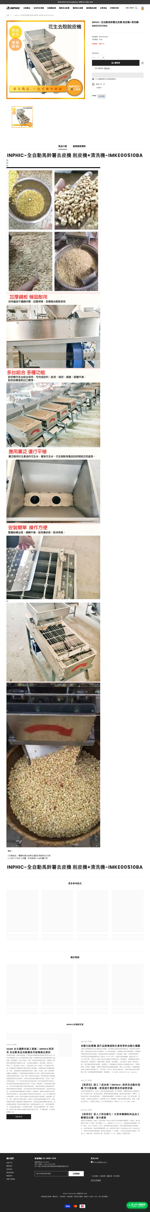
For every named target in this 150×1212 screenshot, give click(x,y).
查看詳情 (18, 1117)
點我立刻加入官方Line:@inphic (68, 2)
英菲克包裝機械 (96, 1180)
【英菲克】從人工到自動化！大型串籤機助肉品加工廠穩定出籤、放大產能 (110, 1116)
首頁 (7, 15)
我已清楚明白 (99, 68)
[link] (22, 935)
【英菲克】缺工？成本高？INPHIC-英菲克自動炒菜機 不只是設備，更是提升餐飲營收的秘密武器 (110, 1086)
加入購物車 (115, 63)
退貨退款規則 (79, 146)
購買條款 (107, 68)
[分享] (141, 63)
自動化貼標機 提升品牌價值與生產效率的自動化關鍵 (110, 1046)
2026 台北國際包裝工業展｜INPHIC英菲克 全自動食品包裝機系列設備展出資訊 (30, 1050)
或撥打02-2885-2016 (86, 2)
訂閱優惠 (76, 1173)
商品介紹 (62, 146)
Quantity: (95, 53)
